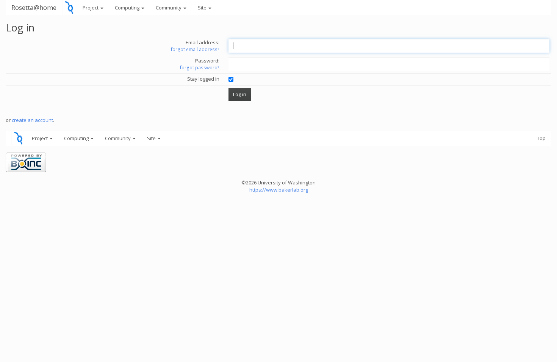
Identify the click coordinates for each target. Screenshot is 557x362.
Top (541, 138)
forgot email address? (195, 49)
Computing (128, 7)
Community (169, 7)
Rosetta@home (33, 7)
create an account (32, 120)
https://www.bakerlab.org (278, 189)
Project (91, 7)
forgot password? (199, 67)
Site (203, 7)
